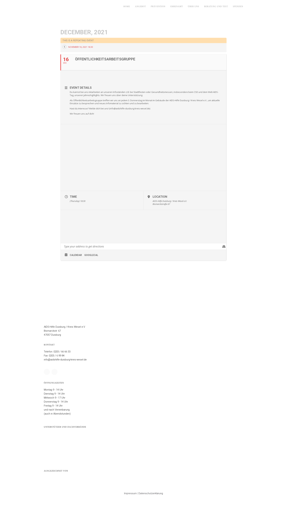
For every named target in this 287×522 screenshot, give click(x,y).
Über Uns (193, 6)
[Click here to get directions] (223, 246)
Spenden (238, 6)
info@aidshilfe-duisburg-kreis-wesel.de (65, 359)
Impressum (130, 493)
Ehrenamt (176, 6)
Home (126, 6)
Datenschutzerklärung (151, 493)
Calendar (76, 255)
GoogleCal (91, 255)
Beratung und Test (216, 6)
